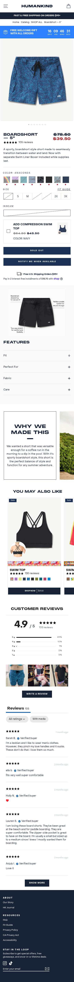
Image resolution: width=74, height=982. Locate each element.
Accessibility (10, 940)
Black (49, 179)
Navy (65, 179)
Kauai (57, 179)
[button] (37, 637)
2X (56, 196)
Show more (37, 883)
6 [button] (43, 125)
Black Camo (40, 179)
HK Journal (8, 908)
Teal (23, 179)
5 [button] (40, 125)
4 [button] (37, 125)
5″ (37, 213)
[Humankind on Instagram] (5, 963)
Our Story (8, 902)
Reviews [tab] (18, 708)
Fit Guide (64, 190)
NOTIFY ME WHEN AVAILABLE (37, 262)
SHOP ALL (37, 22)
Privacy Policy (10, 930)
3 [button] (34, 125)
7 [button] (45, 125)
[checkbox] (39, 719)
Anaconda (32, 179)
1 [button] (29, 125)
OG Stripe (6, 179)
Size (6, 190)
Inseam (8, 206)
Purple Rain (15, 179)
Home (16, 22)
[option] (37, 15)
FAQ (5, 920)
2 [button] (32, 125)
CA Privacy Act (11, 935)
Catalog (25, 22)
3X (65, 196)
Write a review (37, 694)
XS (8, 196)
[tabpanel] (37, 803)
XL (46, 196)
